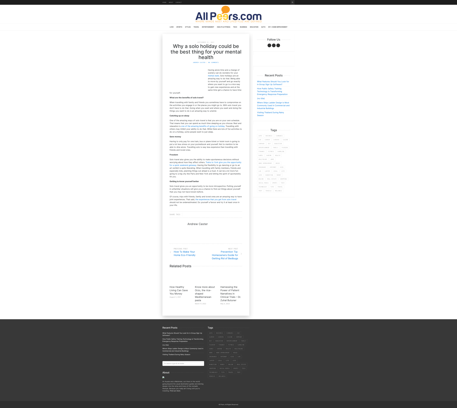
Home (164, 2)
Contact (179, 2)
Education (254, 27)
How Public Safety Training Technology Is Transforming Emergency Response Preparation (272, 91)
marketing (269, 175)
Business (243, 27)
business (269, 135)
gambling (281, 151)
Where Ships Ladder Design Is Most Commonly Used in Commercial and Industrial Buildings (273, 105)
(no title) (261, 98)
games (261, 155)
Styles (188, 27)
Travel (196, 27)
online (261, 179)
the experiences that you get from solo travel (215, 199)
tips (272, 187)
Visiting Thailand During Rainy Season (176, 354)
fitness (271, 151)
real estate (271, 179)
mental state (213, 75)
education (278, 143)
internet (273, 167)
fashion (285, 147)
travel (280, 187)
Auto (263, 27)
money (279, 175)
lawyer (267, 171)
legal (275, 171)
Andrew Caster (199, 62)
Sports (179, 27)
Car (260, 139)
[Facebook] (269, 45)
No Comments (213, 62)
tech (282, 183)
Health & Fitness (223, 27)
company (261, 143)
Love (172, 27)
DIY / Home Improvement (277, 27)
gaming (268, 155)
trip (260, 190)
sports (274, 183)
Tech (235, 27)
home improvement (265, 163)
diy (269, 143)
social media (264, 183)
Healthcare (263, 159)
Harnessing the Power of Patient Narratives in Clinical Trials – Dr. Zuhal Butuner (230, 294)
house (278, 163)
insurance (262, 167)
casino (285, 139)
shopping (283, 179)
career (267, 139)
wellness (278, 190)
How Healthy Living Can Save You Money (179, 290)
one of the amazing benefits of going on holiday (203, 126)
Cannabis (279, 135)
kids (281, 167)
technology (263, 187)
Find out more (175, 391)
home (272, 159)
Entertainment (208, 27)
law (260, 171)
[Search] (292, 2)
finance (261, 151)
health (277, 155)
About (171, 2)
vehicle (268, 190)
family (275, 147)
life (283, 171)
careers (276, 139)
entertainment (264, 147)
